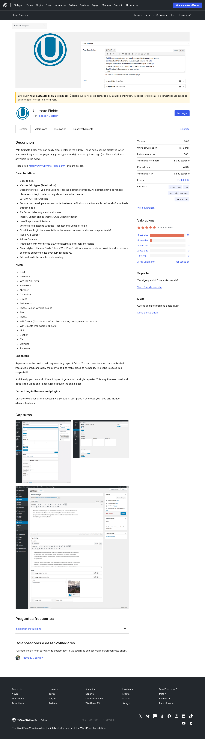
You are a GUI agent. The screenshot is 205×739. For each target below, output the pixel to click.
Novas (15, 694)
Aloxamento (18, 698)
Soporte (185, 128)
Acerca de (17, 689)
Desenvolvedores (94, 698)
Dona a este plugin (147, 312)
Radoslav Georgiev (48, 115)
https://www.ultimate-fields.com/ (47, 165)
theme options (181, 199)
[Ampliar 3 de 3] (124, 489)
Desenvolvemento (83, 128)
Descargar (182, 113)
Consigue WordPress (187, 5)
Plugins (52, 698)
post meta (173, 193)
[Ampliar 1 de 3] (66, 424)
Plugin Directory (20, 15)
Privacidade (18, 703)
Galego (44, 720)
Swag (126, 703)
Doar (126, 698)
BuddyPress (166, 703)
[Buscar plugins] (44, 26)
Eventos (126, 694)
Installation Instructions (28, 628)
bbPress (164, 698)
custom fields (175, 187)
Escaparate (54, 689)
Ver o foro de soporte (149, 287)
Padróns (53, 703)
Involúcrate (128, 689)
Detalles (23, 128)
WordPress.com (168, 689)
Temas (52, 694)
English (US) (184, 180)
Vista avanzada (146, 207)
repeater (184, 193)
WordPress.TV (94, 703)
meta (186, 187)
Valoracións (41, 128)
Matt (162, 694)
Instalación (60, 128)
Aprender (90, 689)
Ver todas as (182, 261)
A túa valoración (146, 261)
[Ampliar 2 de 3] (124, 424)
